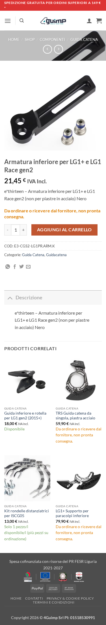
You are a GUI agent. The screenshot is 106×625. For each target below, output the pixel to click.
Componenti (52, 39)
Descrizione (29, 297)
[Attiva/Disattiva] (9, 297)
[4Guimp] (53, 21)
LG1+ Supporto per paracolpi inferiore (72, 513)
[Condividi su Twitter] (21, 266)
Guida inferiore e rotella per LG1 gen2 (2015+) (25, 416)
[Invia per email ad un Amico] (28, 266)
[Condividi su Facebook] (14, 266)
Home (14, 39)
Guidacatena (56, 254)
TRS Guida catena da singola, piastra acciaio (75, 416)
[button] (7, 21)
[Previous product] (58, 49)
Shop (30, 39)
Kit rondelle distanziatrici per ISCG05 (26, 513)
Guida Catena (84, 39)
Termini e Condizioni (53, 602)
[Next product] (47, 49)
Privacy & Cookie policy (70, 598)
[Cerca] (22, 20)
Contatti (34, 598)
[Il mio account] (89, 20)
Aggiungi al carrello (64, 229)
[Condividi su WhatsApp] (7, 266)
